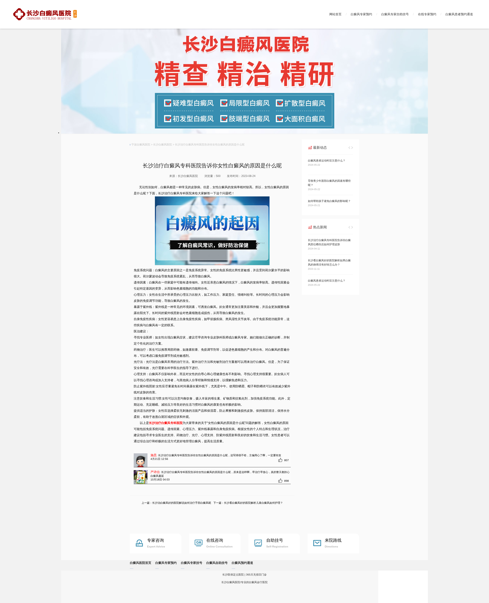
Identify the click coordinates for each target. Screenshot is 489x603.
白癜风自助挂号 (217, 562)
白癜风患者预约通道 (459, 14)
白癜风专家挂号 (191, 562)
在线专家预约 (427, 14)
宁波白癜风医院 (140, 144)
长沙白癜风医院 (162, 144)
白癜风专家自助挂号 (395, 14)
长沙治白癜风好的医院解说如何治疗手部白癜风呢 (181, 502)
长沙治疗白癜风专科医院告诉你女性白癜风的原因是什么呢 (209, 144)
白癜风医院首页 (140, 562)
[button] (349, 147)
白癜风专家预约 (361, 14)
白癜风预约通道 (242, 562)
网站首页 (335, 14)
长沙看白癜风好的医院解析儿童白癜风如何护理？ (253, 502)
